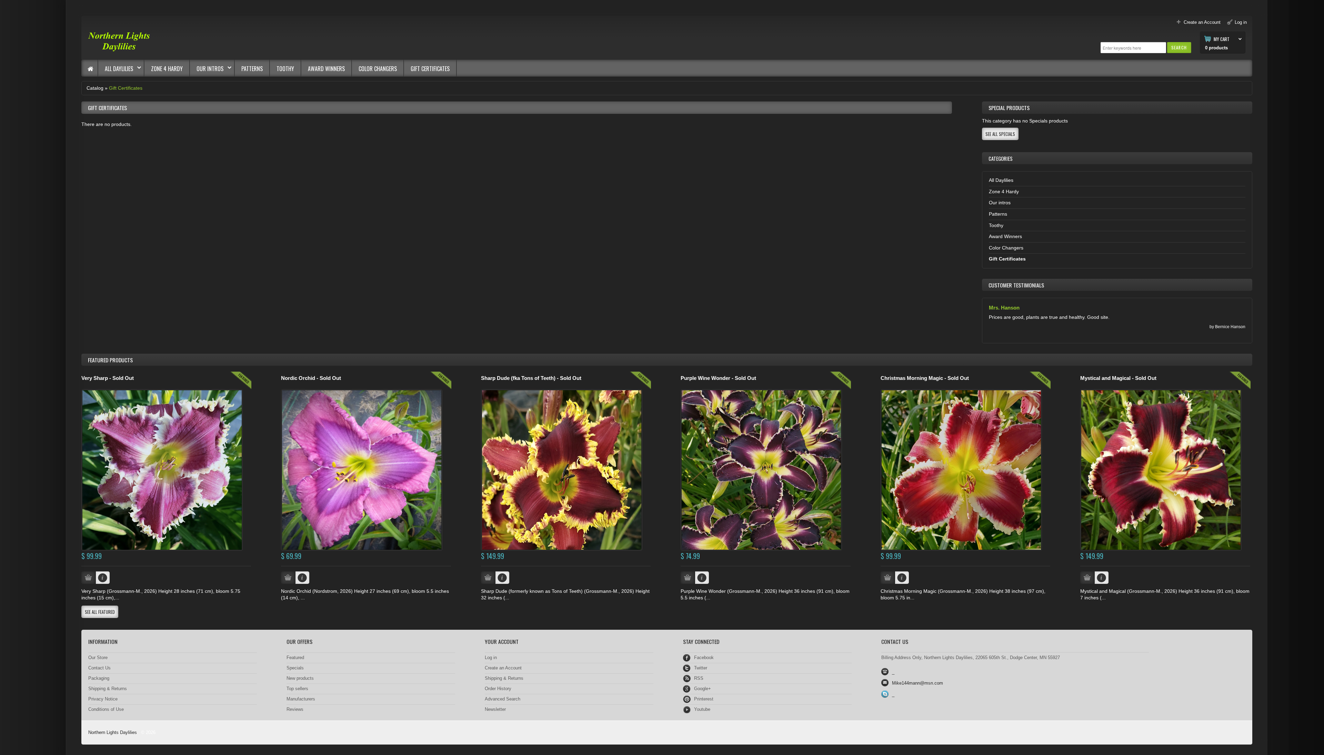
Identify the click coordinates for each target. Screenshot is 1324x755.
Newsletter (495, 709)
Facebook (704, 657)
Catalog (95, 88)
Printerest (703, 699)
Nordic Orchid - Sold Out (311, 378)
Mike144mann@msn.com (917, 683)
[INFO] (103, 577)
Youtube (702, 709)
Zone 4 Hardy (167, 69)
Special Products (1009, 108)
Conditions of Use (106, 709)
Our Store (98, 657)
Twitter (700, 667)
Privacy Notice (103, 699)
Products (110, 360)
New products (300, 678)
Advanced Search (502, 699)
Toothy (285, 69)
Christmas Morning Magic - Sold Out (925, 378)
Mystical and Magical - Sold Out (1118, 378)
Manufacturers (301, 699)
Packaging (98, 678)
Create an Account (503, 667)
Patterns (252, 69)
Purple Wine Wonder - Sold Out (718, 378)
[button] (1179, 47)
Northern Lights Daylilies (112, 732)
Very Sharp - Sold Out (107, 378)
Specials (295, 667)
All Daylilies (115, 69)
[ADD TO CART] (88, 577)
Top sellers (297, 688)
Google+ (702, 688)
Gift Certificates (430, 69)
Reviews (295, 709)
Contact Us (99, 667)
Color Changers (378, 69)
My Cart (1222, 38)
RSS (698, 678)
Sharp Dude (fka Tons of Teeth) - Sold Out (531, 378)
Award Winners (326, 69)
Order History (498, 688)
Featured (295, 657)
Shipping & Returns (107, 688)
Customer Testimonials (1016, 285)
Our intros (206, 69)
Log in (491, 657)
